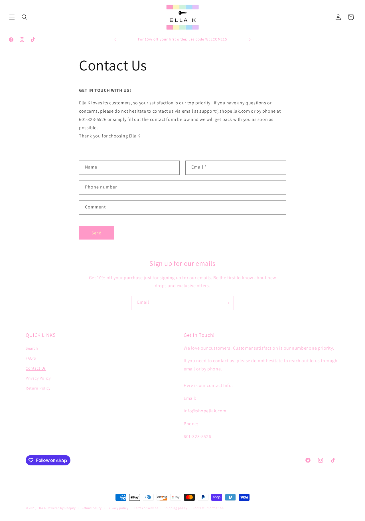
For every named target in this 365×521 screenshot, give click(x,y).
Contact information (208, 508)
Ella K (41, 508)
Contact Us (36, 368)
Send (97, 233)
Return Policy (38, 388)
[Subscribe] (227, 303)
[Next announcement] (250, 39)
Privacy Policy (38, 378)
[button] (12, 17)
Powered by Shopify (61, 508)
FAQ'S (31, 358)
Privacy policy (118, 508)
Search (32, 348)
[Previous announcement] (115, 39)
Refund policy (92, 508)
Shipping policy (175, 508)
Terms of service (146, 508)
